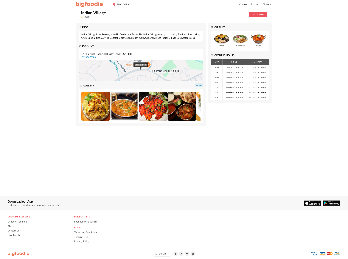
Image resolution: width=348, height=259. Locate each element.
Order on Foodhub (17, 221)
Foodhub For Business (85, 221)
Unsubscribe (14, 235)
